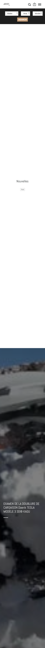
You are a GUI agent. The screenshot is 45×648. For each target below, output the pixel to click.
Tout (22, 189)
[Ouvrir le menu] (39, 4)
